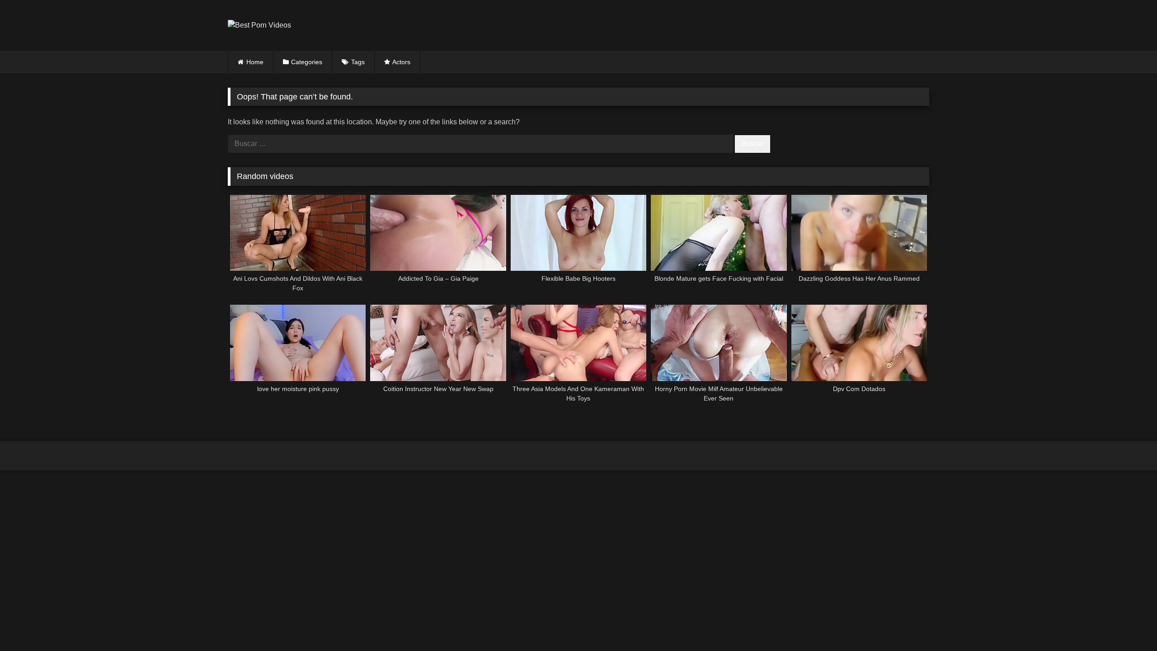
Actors (401, 62)
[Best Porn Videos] (259, 25)
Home (254, 62)
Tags (358, 62)
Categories (306, 62)
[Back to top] (1129, 624)
